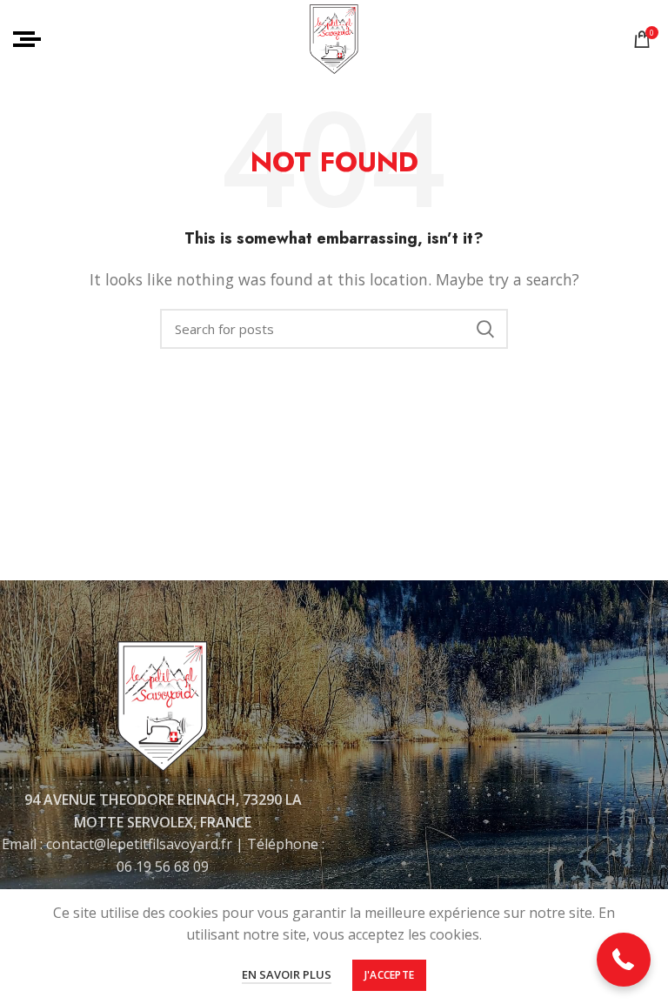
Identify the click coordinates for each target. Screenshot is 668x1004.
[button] (624, 960)
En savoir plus (286, 974)
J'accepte (389, 974)
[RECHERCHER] (484, 329)
